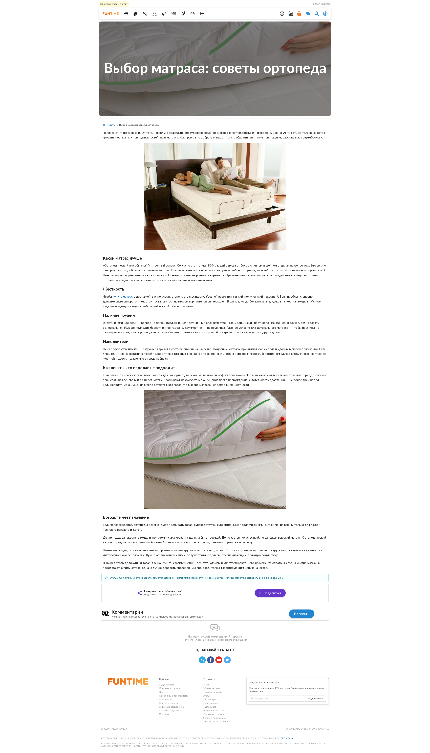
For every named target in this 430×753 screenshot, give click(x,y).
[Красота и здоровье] (192, 13)
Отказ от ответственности (217, 721)
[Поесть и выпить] (173, 13)
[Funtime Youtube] (219, 659)
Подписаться (315, 698)
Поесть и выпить (168, 703)
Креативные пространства (173, 695)
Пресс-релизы (211, 703)
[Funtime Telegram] (203, 659)
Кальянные (165, 699)
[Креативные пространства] (154, 13)
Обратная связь (321, 4)
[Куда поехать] (126, 13)
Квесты (163, 691)
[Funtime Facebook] (211, 659)
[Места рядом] (282, 13)
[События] (291, 13)
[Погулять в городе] (135, 13)
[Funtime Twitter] (227, 659)
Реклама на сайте (212, 691)
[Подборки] (299, 13)
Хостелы (164, 714)
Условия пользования (215, 717)
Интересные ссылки (214, 710)
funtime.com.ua (318, 729)
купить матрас (123, 296)
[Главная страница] (104, 124)
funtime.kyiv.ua (296, 729)
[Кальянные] (164, 13)
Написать (301, 614)
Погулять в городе (169, 688)
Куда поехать (166, 684)
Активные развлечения (171, 706)
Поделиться (272, 593)
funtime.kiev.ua (284, 738)
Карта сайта (209, 706)
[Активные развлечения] (183, 13)
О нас (206, 684)
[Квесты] (145, 13)
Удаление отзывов (213, 714)
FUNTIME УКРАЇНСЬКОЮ (114, 4)
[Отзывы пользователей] (308, 13)
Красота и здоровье (170, 710)
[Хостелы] (202, 13)
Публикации (210, 699)
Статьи (112, 124)
